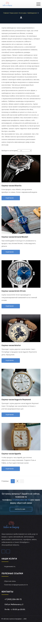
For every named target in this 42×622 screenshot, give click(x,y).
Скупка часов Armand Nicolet (15, 237)
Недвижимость (9, 566)
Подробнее (10, 198)
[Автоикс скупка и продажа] (8, 4)
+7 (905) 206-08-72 (21, 500)
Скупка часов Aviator (11, 345)
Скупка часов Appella (11, 454)
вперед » (22, 481)
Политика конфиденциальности (16, 585)
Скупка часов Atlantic (12, 186)
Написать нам (20, 509)
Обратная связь (10, 581)
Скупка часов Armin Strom (14, 291)
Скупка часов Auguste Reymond (16, 399)
